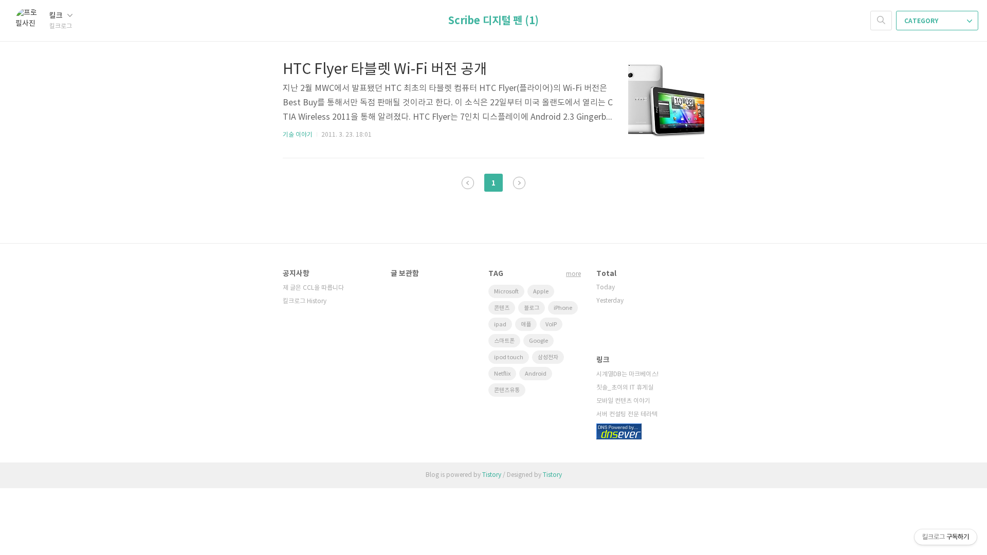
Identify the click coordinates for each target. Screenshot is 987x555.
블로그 (531, 308)
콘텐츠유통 (507, 390)
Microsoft (506, 291)
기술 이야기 (298, 135)
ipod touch (508, 357)
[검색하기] (881, 20)
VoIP (551, 324)
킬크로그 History (304, 301)
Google (538, 341)
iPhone (563, 308)
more (573, 274)
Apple (541, 291)
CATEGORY (922, 21)
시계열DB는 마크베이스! (627, 374)
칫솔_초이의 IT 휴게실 (624, 387)
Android (535, 374)
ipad (500, 324)
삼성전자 (548, 357)
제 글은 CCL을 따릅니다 (313, 288)
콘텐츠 (501, 308)
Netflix (502, 374)
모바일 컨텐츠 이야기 (623, 401)
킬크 (56, 15)
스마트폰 (504, 341)
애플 (526, 324)
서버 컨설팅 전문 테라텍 (626, 414)
